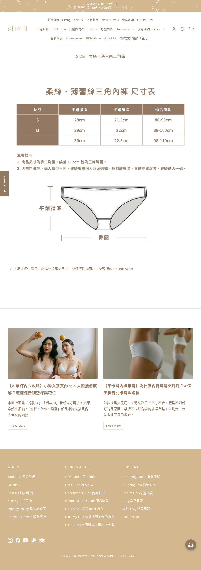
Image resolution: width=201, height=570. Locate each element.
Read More (18, 425)
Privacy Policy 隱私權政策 (27, 509)
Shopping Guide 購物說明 (141, 477)
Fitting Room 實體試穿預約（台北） (91, 524)
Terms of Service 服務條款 (27, 517)
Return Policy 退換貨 (137, 493)
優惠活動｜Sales (149, 29)
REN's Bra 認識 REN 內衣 (84, 509)
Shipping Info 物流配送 (139, 485)
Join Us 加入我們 (20, 493)
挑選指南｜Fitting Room (63, 20)
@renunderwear (121, 269)
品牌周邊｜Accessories (67, 38)
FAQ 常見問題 (132, 501)
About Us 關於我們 (21, 477)
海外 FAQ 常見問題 (136, 509)
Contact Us (130, 517)
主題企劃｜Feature (50, 29)
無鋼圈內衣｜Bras (82, 29)
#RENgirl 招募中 (20, 501)
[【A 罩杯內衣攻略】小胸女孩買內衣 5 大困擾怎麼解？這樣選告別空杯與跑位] (53, 353)
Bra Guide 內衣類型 (79, 485)
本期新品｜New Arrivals (103, 20)
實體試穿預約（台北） (135, 38)
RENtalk (92, 38)
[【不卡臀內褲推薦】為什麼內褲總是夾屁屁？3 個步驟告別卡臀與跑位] (148, 353)
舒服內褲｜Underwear (116, 29)
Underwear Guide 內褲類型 (85, 493)
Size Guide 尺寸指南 (80, 477)
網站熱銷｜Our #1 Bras (138, 20)
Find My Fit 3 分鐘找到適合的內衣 (89, 517)
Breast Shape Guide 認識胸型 (87, 501)
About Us (110, 38)
